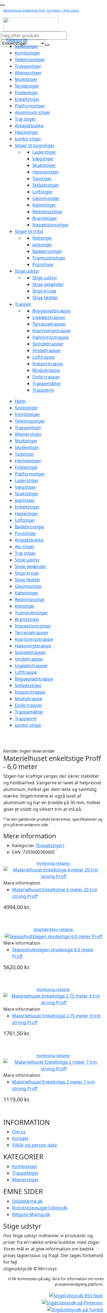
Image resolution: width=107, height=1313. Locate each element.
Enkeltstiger (27, 99)
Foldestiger (26, 93)
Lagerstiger (44, 152)
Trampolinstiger (49, 258)
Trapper (23, 304)
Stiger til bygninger (35, 145)
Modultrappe (46, 370)
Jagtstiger (42, 245)
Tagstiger (42, 178)
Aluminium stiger (32, 112)
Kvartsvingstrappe (51, 331)
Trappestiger (28, 66)
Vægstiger (43, 159)
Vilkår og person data (34, 1145)
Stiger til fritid (29, 231)
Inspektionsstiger (50, 225)
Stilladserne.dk (27, 1201)
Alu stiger (25, 547)
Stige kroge (44, 291)
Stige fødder (45, 298)
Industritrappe (47, 364)
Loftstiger (42, 192)
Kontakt (20, 1138)
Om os (19, 1132)
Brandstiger (44, 218)
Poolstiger (43, 264)
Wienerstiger (28, 73)
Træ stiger (25, 119)
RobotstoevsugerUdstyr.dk (39, 1208)
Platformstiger (30, 106)
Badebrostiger (47, 251)
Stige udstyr (27, 271)
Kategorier (17, 40)
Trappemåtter (46, 383)
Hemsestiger (45, 172)
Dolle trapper (46, 377)
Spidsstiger (26, 46)
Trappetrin (43, 390)
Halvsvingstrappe (50, 337)
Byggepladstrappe (51, 311)
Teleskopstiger (30, 59)
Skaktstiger (44, 165)
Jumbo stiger (28, 139)
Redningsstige (47, 212)
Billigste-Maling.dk (31, 1214)
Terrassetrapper (49, 324)
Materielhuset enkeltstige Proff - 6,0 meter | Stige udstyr (41, 10)
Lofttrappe (43, 357)
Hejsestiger (26, 132)
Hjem (20, 401)
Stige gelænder (48, 284)
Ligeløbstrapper (49, 317)
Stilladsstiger (45, 185)
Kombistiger (27, 53)
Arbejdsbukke (29, 126)
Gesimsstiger (46, 198)
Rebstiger (42, 238)
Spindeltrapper (48, 344)
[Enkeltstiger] (50, 845)
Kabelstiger (44, 205)
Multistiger (26, 79)
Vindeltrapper (46, 350)
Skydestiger (27, 86)
